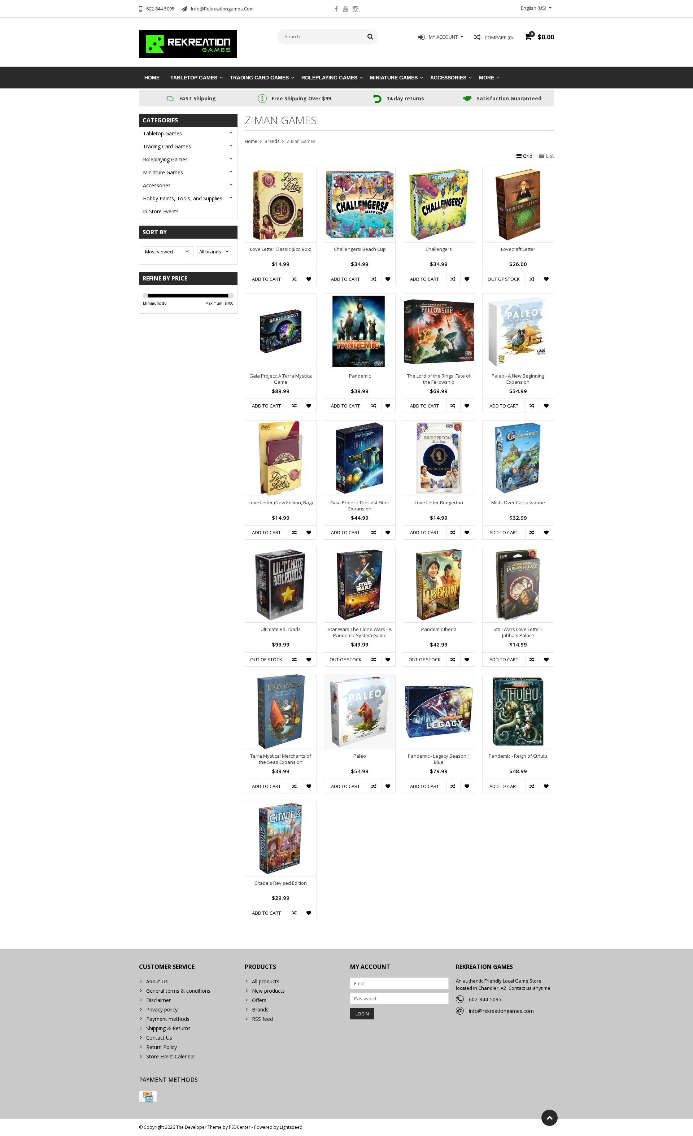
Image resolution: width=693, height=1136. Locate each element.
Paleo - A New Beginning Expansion (518, 379)
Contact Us (159, 1037)
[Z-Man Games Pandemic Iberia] (438, 551)
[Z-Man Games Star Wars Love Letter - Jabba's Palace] (518, 551)
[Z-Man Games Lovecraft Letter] (518, 170)
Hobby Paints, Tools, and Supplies (182, 198)
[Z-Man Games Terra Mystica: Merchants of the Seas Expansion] (280, 678)
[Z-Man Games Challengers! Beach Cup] (359, 170)
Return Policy (161, 1047)
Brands (272, 141)
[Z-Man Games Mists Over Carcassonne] (518, 424)
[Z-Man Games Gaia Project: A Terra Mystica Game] (280, 297)
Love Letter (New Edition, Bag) (281, 503)
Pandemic (360, 376)
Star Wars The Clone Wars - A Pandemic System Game (360, 632)
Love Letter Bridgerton (439, 503)
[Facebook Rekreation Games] (336, 10)
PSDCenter (239, 1127)
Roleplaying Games (329, 77)
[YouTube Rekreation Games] (346, 10)
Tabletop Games (193, 77)
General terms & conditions (178, 990)
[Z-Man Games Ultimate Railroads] (280, 551)
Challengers (439, 249)
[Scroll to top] (549, 1118)
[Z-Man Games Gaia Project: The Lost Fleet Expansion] (359, 424)
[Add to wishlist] (309, 279)
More (486, 77)
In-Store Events (161, 211)
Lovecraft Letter (518, 249)
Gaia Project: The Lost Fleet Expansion (359, 506)
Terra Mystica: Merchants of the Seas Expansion (280, 759)
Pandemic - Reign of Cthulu (518, 756)
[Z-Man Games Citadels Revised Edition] (280, 804)
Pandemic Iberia (439, 629)
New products (268, 990)
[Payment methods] (148, 1096)
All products (265, 981)
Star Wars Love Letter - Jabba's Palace (518, 632)
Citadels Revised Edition (280, 883)
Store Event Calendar (170, 1056)
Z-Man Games (301, 141)
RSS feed (262, 1018)
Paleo (359, 756)
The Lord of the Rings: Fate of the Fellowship (439, 379)
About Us (157, 981)
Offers (259, 1000)
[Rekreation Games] (188, 43)
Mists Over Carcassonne (518, 503)
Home (152, 77)
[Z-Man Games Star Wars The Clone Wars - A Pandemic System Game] (359, 551)
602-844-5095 (485, 999)
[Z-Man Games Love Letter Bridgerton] (438, 424)
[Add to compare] (295, 279)
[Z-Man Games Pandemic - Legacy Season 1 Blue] (438, 678)
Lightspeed (291, 1127)
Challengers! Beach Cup (360, 249)
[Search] (370, 36)
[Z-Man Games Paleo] (359, 678)
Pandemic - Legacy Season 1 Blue (439, 759)
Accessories (448, 77)
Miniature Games (394, 77)
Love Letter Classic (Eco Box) (280, 249)
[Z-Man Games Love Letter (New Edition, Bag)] (280, 424)
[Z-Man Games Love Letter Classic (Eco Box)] (280, 170)
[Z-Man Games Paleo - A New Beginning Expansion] (518, 297)
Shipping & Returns (168, 1028)
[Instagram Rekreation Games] (355, 10)
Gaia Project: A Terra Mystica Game (280, 379)
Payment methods (167, 1018)
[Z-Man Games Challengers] (438, 170)
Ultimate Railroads (281, 629)
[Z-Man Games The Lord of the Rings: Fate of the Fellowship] (438, 297)
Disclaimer (158, 1000)
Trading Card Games (259, 77)
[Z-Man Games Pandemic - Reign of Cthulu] (518, 678)
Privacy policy (162, 1009)
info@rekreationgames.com (501, 1010)
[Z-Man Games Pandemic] (359, 297)
